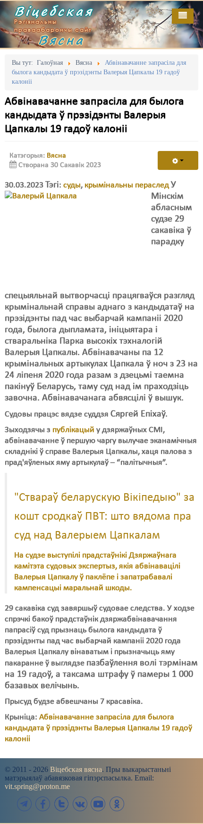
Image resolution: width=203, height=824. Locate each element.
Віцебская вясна (76, 769)
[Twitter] (61, 804)
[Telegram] (25, 804)
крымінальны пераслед (127, 185)
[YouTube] (98, 804)
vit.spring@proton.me (37, 786)
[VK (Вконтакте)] (80, 804)
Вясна (61, 39)
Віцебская (53, 10)
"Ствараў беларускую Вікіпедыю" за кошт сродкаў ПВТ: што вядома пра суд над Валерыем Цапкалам (104, 516)
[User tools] (178, 160)
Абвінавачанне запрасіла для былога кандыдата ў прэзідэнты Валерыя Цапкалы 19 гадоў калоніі (98, 728)
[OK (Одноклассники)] (117, 804)
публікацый (73, 429)
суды (72, 185)
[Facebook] (43, 804)
